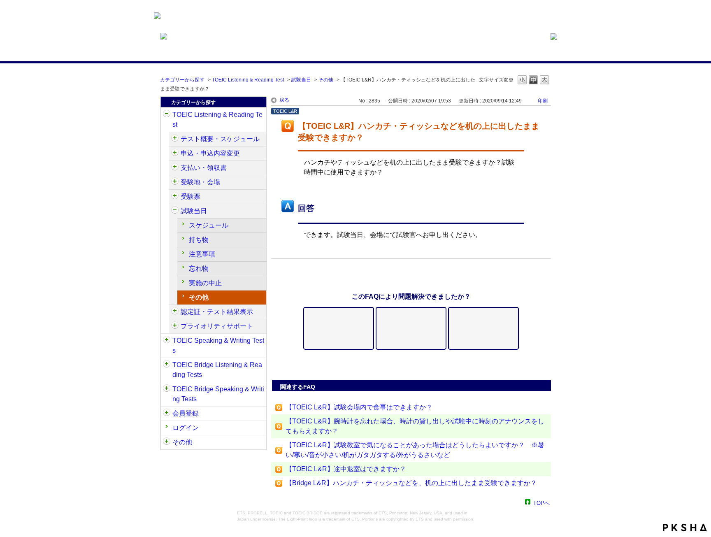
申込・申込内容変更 (210, 153)
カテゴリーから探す (182, 80)
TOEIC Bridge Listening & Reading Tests (217, 369)
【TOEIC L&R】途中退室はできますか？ (346, 468)
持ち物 (199, 239)
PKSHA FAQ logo (685, 527)
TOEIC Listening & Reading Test (248, 80)
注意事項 (202, 254)
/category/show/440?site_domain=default (175, 312)
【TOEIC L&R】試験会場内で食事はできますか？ (359, 407)
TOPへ (541, 502)
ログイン (185, 427)
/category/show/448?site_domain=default (175, 326)
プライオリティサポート (217, 326)
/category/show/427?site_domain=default (175, 182)
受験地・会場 (200, 182)
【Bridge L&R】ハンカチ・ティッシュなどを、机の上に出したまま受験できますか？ (411, 482)
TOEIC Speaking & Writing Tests (218, 345)
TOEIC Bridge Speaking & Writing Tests (218, 394)
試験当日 (301, 80)
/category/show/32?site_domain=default (166, 341)
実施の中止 (205, 282)
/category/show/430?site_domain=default (175, 197)
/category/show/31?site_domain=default (166, 115)
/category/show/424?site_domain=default (175, 168)
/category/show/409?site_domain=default (175, 139)
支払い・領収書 (204, 167)
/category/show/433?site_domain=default (175, 211)
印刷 (543, 101)
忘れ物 (199, 268)
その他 (325, 80)
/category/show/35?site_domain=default (166, 442)
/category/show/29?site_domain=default (166, 413)
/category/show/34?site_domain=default (166, 389)
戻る (284, 100)
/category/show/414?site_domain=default (175, 153)
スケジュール (208, 225)
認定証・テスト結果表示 (217, 311)
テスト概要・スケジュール (220, 138)
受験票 (190, 196)
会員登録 (185, 413)
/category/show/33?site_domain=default (166, 365)
